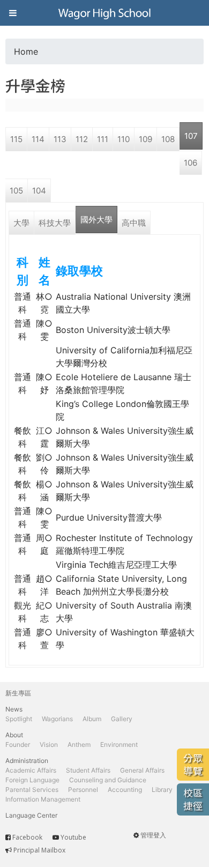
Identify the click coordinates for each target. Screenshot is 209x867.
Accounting (125, 790)
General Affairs (142, 770)
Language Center (31, 815)
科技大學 (55, 223)
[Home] (104, 13)
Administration (26, 761)
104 (39, 191)
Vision (49, 744)
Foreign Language (32, 780)
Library (162, 790)
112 (82, 139)
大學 (21, 223)
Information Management (42, 799)
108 (168, 139)
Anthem (79, 744)
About (14, 735)
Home (26, 51)
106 (190, 163)
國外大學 (96, 219)
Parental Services (31, 790)
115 (16, 139)
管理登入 (153, 835)
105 (16, 191)
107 (191, 136)
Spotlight (18, 719)
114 (38, 139)
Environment (119, 744)
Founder (17, 744)
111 (102, 139)
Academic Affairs (30, 770)
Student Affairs (88, 770)
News (14, 709)
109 (145, 139)
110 (123, 139)
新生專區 (18, 693)
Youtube (73, 837)
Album (92, 719)
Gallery (121, 719)
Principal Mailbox (39, 850)
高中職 (134, 223)
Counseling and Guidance (107, 780)
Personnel (83, 790)
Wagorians (57, 719)
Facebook (27, 837)
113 (60, 139)
